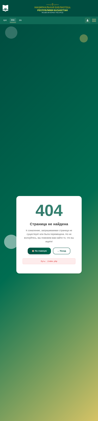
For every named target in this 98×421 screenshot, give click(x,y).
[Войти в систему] (87, 20)
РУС (13, 20)
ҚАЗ (5, 20)
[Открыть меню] (94, 20)
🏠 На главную (39, 251)
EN (20, 20)
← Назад (61, 251)
